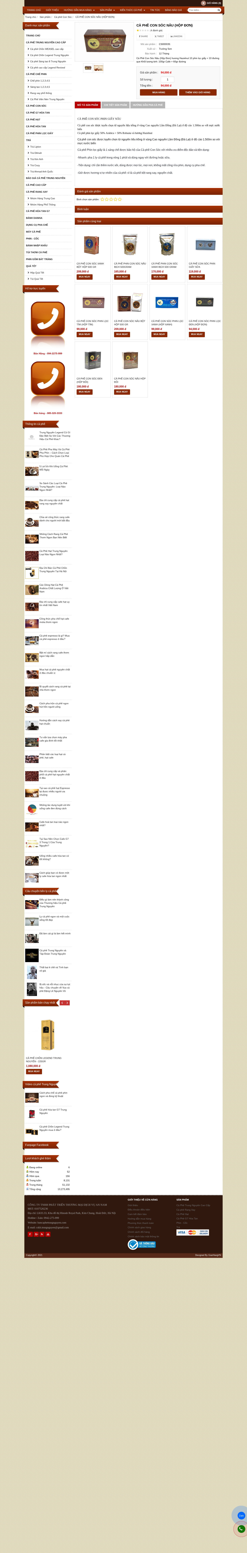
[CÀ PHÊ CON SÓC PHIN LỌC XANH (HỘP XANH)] (167, 302)
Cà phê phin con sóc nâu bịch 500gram (130, 265)
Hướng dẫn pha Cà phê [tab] (148, 105)
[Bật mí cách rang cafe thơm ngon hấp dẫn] (32, 663)
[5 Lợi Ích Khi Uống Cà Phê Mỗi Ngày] (32, 477)
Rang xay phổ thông (41, 93)
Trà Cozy (35, 165)
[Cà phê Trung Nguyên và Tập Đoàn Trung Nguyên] (32, 961)
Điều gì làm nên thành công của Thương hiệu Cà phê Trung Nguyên (54, 903)
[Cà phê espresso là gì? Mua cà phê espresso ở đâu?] (32, 646)
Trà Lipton (35, 146)
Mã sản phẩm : (149, 44)
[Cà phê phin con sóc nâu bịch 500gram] (130, 244)
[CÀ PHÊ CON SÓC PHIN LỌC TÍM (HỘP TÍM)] (93, 302)
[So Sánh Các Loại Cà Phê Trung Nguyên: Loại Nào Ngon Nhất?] (32, 494)
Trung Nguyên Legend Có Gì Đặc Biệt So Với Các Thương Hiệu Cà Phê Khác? (54, 435)
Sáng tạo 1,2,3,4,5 (40, 87)
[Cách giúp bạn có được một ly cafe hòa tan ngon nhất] (32, 883)
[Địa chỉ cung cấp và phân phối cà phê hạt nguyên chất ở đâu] (32, 782)
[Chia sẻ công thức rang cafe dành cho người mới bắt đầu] (32, 528)
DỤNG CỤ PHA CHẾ (37, 225)
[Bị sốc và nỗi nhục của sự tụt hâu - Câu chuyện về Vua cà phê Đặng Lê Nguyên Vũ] (32, 995)
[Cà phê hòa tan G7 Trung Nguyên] (32, 1120)
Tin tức (155, 10)
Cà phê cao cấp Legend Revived (47, 67)
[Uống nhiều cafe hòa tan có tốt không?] (32, 866)
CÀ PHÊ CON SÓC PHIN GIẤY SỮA (202, 265)
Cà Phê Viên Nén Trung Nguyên (47, 99)
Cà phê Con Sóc (36, 105)
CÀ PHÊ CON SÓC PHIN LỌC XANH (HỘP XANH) (167, 323)
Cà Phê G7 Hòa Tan (187, 1218)
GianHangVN (214, 1255)
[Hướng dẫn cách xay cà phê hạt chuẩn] (32, 731)
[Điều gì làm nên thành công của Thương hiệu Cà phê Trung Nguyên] (32, 910)
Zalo (241, 1515)
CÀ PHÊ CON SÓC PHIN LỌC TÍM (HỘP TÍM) (93, 323)
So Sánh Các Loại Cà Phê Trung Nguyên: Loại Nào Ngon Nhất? (53, 486)
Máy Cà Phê (33, 231)
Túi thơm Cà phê (36, 252)
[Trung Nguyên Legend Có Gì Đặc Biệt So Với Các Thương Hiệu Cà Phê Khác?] (32, 443)
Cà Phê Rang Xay (37, 191)
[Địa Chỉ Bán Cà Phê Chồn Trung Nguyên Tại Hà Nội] (32, 578)
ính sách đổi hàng (139, 1232)
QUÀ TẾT (31, 266)
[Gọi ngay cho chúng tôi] (241, 1529)
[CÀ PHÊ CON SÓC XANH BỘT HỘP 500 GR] (93, 244)
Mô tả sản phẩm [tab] (87, 105)
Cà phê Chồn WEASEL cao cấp (47, 49)
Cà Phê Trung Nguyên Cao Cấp (193, 1205)
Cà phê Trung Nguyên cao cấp (46, 42)
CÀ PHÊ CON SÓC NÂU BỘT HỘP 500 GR (129, 323)
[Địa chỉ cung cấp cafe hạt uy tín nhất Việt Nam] (32, 612)
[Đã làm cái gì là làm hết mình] (32, 944)
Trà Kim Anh (36, 159)
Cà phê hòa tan (36, 126)
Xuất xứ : (152, 48)
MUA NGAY (34, 1071)
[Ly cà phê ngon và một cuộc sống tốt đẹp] (32, 927)
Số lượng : (146, 79)
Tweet (160, 36)
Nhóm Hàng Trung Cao (42, 198)
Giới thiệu (52, 10)
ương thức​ (136, 1223)
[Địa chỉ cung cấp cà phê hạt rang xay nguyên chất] (32, 511)
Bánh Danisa (34, 218)
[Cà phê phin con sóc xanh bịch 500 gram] (167, 244)
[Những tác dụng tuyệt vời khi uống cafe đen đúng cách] (32, 816)
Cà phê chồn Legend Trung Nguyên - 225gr (43, 1060)
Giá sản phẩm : (149, 72)
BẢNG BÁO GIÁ (173, 10)
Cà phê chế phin (36, 74)
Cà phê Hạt (33, 119)
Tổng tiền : (146, 85)
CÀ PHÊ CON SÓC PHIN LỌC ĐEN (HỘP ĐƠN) (205, 323)
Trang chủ (34, 10)
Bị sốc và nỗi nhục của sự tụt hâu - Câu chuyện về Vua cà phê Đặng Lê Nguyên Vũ (54, 987)
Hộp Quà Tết (37, 272)
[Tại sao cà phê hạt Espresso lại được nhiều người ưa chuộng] (32, 799)
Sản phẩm (106, 10)
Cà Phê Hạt (182, 1214)
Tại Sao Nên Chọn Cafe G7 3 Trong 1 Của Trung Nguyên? (54, 842)
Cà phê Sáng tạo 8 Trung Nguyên (48, 61)
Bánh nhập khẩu (36, 245)
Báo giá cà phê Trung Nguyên (45, 178)
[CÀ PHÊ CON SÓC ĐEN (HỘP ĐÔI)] (93, 359)
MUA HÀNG (158, 92)
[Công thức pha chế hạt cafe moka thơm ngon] (32, 629)
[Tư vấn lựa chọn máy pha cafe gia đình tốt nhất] (32, 748)
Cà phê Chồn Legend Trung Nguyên (49, 55)
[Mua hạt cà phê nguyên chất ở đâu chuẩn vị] (32, 680)
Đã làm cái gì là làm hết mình (55, 933)
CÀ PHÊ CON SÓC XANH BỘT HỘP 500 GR (90, 265)
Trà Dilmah (36, 153)
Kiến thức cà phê (131, 10)
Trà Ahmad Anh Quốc (41, 171)
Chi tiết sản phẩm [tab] (115, 105)
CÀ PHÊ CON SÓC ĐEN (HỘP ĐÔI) (89, 380)
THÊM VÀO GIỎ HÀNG (197, 92)
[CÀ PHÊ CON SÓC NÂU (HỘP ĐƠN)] (104, 41)
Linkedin (177, 36)
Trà (28, 140)
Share (144, 36)
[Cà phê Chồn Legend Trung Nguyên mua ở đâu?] (32, 1137)
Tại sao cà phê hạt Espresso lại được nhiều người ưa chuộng (54, 791)
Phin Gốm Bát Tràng (39, 259)
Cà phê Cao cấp (36, 185)
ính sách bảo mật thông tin (143, 1236)
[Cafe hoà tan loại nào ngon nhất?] (32, 832)
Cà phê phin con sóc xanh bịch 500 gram (164, 265)
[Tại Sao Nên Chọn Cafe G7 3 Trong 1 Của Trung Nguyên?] (32, 849)
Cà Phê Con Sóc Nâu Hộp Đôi (130, 380)
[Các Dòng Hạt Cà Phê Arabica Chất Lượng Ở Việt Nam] (32, 595)
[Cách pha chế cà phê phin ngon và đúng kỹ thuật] (32, 1103)
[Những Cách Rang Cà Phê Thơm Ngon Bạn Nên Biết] (32, 545)
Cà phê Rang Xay (185, 1209)
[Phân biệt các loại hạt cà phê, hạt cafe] (32, 765)
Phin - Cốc (32, 238)
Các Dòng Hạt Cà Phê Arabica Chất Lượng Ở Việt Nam (53, 588)
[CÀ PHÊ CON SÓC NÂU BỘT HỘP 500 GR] (130, 302)
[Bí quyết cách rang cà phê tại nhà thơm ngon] (32, 697)
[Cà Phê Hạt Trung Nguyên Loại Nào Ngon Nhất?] (32, 562)
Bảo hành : (151, 53)
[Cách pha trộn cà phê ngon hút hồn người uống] (32, 714)
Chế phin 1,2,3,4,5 (40, 80)
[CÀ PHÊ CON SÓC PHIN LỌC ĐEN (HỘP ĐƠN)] (205, 302)
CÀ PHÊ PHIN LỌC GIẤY (39, 133)
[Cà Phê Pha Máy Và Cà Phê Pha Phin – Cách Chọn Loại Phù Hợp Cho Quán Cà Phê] (32, 460)
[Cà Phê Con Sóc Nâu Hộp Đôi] (130, 359)
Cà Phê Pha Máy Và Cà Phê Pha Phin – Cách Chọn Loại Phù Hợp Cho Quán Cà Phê (54, 452)
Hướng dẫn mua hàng (78, 10)
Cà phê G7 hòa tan (38, 112)
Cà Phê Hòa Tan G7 (38, 211)
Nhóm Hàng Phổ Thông (42, 204)
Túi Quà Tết (36, 279)
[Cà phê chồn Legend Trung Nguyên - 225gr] (48, 1033)
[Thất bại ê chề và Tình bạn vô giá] (32, 978)
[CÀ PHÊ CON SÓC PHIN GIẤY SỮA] (205, 244)
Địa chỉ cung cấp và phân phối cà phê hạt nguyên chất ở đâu (54, 774)
